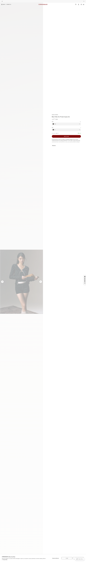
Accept (67, 558)
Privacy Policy (5, 559)
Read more (54, 145)
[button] (75, 4)
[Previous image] (2, 281)
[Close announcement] (84, 1)
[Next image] (40, 281)
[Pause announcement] (2, 1)
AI (83, 4)
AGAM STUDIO (55, 114)
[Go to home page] (43, 4)
